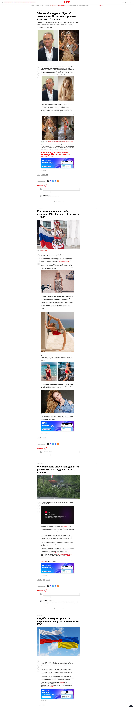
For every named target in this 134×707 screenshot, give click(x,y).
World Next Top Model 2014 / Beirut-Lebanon (54, 141)
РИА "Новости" (67, 665)
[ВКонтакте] (55, 181)
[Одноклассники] (58, 181)
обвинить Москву (49, 686)
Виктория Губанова (44, 250)
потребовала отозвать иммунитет (64, 554)
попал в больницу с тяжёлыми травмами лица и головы (57, 549)
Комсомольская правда (64, 261)
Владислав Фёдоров (45, 433)
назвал (68, 555)
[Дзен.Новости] (48, 181)
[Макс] (50, 181)
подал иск (61, 682)
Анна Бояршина (44, 170)
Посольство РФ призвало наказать (57, 552)
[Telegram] (53, 181)
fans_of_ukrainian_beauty (60, 101)
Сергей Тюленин (44, 700)
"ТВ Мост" (64, 526)
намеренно (43, 561)
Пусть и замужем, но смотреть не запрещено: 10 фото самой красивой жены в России (55, 154)
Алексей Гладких (44, 575)
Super (66, 149)
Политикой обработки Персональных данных (57, 5)
